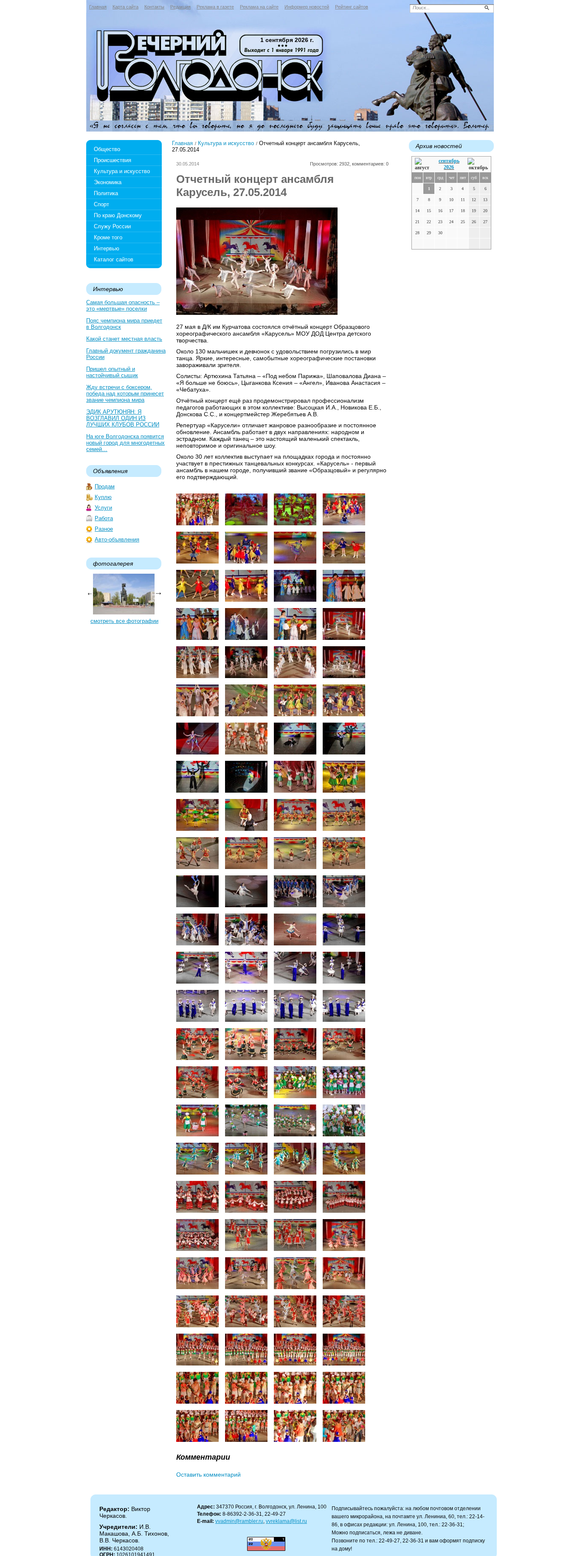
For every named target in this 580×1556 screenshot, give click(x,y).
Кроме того (108, 237)
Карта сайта (125, 6)
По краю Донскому (118, 215)
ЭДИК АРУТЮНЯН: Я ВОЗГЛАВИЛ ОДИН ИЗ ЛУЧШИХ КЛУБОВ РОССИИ (122, 418)
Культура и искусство (122, 171)
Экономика (107, 182)
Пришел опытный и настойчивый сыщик (112, 372)
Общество (107, 149)
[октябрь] (477, 164)
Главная (98, 6)
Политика (106, 193)
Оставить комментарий (208, 1474)
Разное (104, 529)
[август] (423, 164)
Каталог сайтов (113, 259)
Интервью (106, 248)
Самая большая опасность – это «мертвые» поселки (123, 305)
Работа (104, 518)
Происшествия (112, 160)
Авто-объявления (117, 539)
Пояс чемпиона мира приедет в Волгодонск (124, 323)
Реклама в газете (215, 6)
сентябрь (449, 161)
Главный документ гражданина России (126, 354)
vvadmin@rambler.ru (239, 1521)
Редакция (180, 6)
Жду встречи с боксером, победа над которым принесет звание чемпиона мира (125, 393)
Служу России (112, 226)
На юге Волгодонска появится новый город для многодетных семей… (125, 442)
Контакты (154, 6)
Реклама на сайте (259, 6)
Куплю (103, 497)
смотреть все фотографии (124, 621)
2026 (449, 167)
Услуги (103, 508)
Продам (105, 486)
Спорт (101, 204)
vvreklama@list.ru (286, 1521)
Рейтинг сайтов (351, 6)
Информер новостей (306, 6)
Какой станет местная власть (124, 339)
